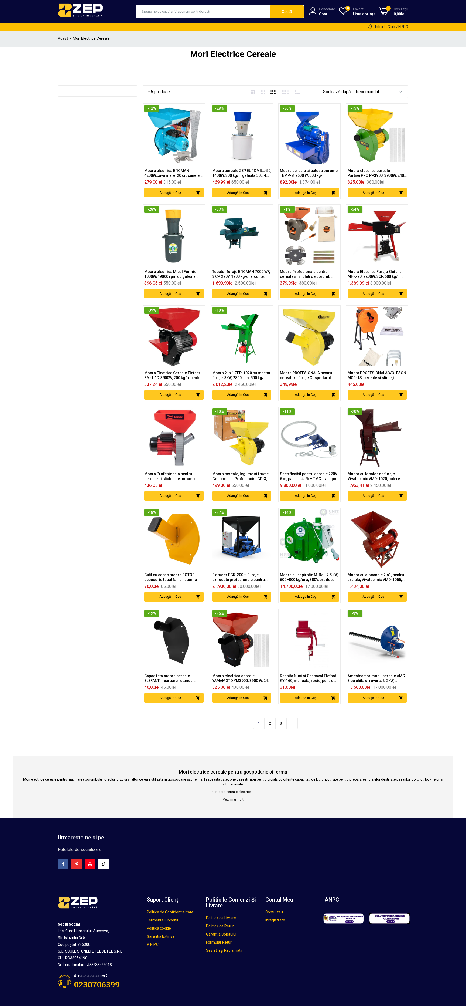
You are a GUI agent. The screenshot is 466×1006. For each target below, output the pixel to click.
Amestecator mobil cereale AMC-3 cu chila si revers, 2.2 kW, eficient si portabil (377, 678)
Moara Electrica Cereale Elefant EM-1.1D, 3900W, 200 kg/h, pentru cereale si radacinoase (173, 375)
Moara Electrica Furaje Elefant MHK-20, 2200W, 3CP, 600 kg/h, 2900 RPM (374, 274)
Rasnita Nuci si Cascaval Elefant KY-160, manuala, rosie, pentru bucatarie (308, 678)
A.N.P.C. (153, 944)
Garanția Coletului (221, 934)
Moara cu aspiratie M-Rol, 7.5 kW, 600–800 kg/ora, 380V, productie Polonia (309, 577)
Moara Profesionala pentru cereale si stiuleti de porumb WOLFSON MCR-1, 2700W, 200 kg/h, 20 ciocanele (306, 274)
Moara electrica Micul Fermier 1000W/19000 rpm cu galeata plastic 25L (171, 274)
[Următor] (292, 723)
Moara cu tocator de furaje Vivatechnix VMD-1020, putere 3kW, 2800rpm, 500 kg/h (374, 476)
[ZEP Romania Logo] (81, 11)
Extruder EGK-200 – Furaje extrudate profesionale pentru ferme (238, 577)
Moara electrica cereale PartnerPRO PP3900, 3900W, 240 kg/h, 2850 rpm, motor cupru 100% (376, 173)
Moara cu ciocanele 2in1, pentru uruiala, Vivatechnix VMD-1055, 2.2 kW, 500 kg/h (376, 577)
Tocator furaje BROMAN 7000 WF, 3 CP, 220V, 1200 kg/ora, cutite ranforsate (241, 274)
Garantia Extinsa (160, 936)
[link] (199, 109)
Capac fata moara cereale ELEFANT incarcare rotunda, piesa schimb (168, 678)
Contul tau (274, 912)
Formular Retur (219, 942)
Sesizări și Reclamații (224, 950)
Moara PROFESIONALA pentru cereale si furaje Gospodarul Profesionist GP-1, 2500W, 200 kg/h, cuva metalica (306, 375)
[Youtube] (90, 864)
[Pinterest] (76, 864)
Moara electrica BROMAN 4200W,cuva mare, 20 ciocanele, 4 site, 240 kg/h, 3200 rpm (173, 173)
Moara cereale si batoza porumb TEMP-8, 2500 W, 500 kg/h (309, 173)
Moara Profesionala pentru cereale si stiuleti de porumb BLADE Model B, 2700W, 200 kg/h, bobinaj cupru (173, 476)
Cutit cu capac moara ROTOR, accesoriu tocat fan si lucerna (170, 577)
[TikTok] (103, 864)
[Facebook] (63, 864)
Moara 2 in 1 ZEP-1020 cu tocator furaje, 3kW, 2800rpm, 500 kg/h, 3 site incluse (241, 375)
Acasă (63, 38)
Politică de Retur (220, 926)
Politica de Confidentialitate (170, 912)
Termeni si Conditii (162, 920)
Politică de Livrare (221, 918)
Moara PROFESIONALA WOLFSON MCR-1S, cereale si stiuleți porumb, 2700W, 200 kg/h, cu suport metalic (377, 375)
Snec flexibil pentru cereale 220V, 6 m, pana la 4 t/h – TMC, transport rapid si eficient (309, 476)
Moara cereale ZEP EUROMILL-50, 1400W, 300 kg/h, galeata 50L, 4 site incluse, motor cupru (241, 173)
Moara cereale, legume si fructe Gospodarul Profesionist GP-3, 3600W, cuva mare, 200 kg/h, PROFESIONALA (240, 476)
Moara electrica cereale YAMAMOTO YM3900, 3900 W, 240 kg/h (241, 678)
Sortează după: (337, 91)
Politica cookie (159, 928)
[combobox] (203, 11)
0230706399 (97, 984)
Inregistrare (275, 920)
